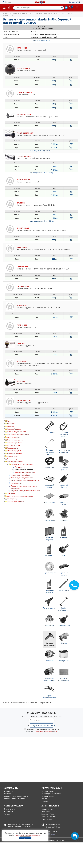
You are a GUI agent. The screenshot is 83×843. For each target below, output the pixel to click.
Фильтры (10, 426)
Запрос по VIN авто (49, 816)
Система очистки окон (15, 501)
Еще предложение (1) (41, 151)
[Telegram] (66, 8)
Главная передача (14, 451)
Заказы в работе (48, 814)
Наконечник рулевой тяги (20, 475)
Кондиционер (12, 499)
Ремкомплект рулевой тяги (25, 472)
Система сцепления (14, 443)
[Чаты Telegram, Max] (75, 836)
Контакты (7, 794)
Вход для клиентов (48, 809)
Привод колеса (12, 448)
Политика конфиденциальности (16, 796)
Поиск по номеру (48, 796)
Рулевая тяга (19, 467)
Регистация (46, 811)
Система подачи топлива (16, 432)
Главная (6, 13)
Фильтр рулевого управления (22, 478)
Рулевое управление (14, 462)
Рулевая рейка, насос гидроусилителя (25, 480)
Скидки (7, 814)
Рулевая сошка (16, 483)
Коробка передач (13, 445)
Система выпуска (13, 437)
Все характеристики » (41, 40)
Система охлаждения (15, 440)
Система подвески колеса (16, 459)
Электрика (11, 493)
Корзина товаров (48, 819)
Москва (8, 2)
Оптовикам (8, 811)
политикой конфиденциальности (46, 731)
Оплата (44, 799)
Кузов (9, 421)
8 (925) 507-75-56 (53, 827)
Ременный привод (14, 429)
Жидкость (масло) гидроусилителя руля (25, 491)
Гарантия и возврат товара (14, 799)
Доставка (45, 801)
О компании (8, 791)
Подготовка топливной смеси (18, 434)
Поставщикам (9, 809)
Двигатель (11, 424)
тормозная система (14, 453)
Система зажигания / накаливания (20, 496)
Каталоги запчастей (49, 791)
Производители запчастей (51, 794)
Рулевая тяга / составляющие (22, 464)
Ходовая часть (12, 456)
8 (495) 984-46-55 (53, 824)
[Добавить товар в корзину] (71, 59)
